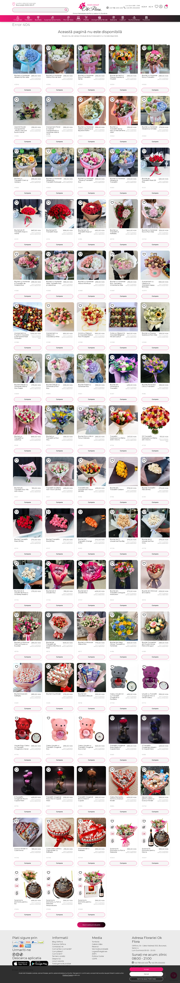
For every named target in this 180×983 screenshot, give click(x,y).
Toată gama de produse (61, 964)
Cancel (146, 974)
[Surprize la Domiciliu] (52, 17)
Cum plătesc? (57, 951)
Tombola (95, 942)
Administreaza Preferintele (146, 979)
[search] (66, 10)
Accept (146, 969)
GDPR (94, 959)
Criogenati (18, 20)
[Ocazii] (78, 17)
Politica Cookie (68, 975)
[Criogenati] (17, 17)
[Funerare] (146, 17)
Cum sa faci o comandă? (62, 949)
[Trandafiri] (28, 17)
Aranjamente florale (99, 20)
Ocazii (78, 20)
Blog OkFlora (57, 942)
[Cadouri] (122, 17)
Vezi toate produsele (91, 925)
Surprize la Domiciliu (52, 20)
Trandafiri (28, 20)
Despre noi (56, 959)
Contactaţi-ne (57, 947)
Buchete (38, 20)
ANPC (94, 954)
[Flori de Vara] (68, 17)
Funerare (146, 20)
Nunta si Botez (134, 20)
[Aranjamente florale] (99, 17)
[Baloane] (113, 17)
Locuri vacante (58, 961)
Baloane (113, 20)
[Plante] (86, 17)
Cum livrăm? (57, 954)
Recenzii (95, 947)
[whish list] (157, 8)
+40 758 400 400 (116, 8)
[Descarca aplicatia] (21, 963)
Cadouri (123, 20)
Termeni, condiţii (58, 956)
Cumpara (27, 90)
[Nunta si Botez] (134, 17)
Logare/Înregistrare (99, 951)
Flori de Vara (68, 20)
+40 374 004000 (133, 8)
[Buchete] (38, 17)
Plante (86, 20)
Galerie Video (97, 944)
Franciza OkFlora (59, 944)
